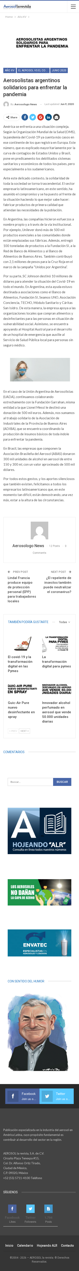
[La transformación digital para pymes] (56, 642)
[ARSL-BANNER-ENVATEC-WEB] (39, 942)
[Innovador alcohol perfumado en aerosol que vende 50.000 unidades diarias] (56, 688)
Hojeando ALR (47, 1245)
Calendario (25, 1245)
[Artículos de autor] (39, 530)
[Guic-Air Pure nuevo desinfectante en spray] (22, 688)
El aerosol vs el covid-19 (34, 70)
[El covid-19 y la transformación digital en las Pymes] (22, 642)
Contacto (67, 1245)
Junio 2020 (59, 70)
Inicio (9, 1245)
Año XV (9, 70)
